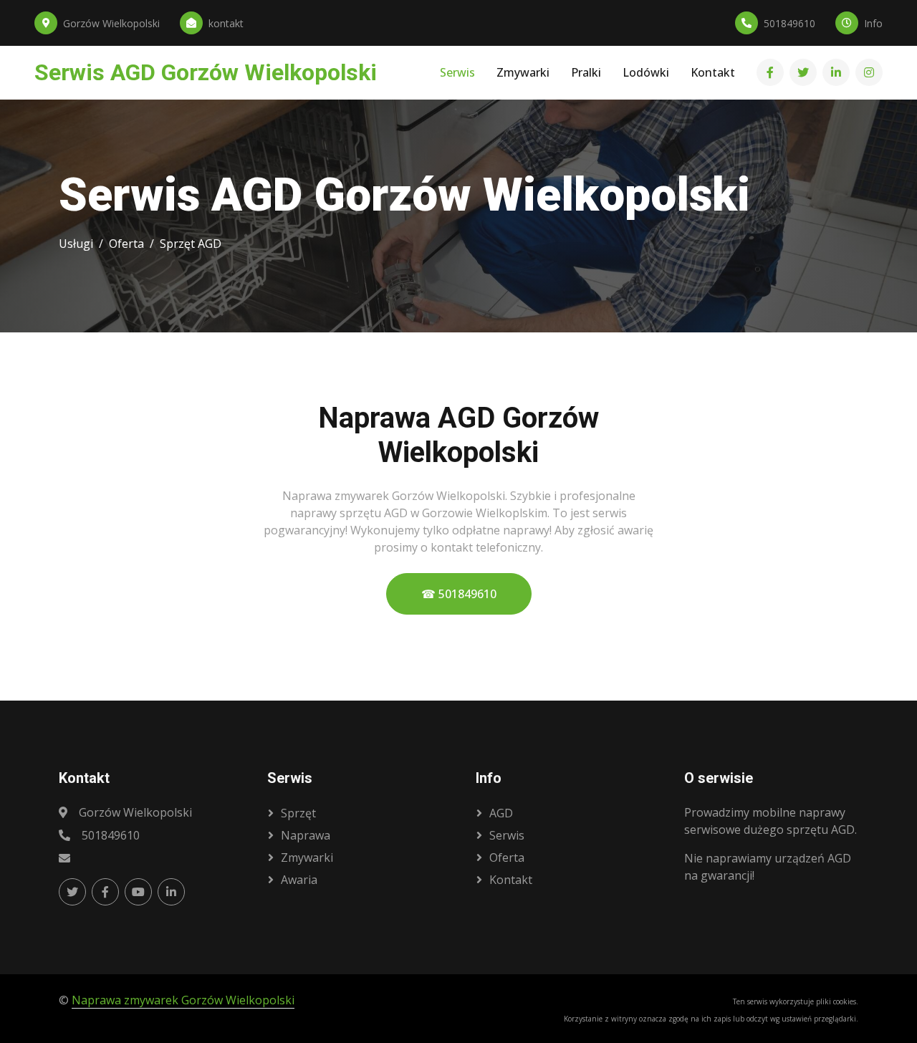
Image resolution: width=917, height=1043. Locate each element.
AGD (501, 813)
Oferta (126, 243)
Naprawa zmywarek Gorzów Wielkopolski (183, 1000)
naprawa (305, 835)
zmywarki (307, 857)
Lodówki (646, 73)
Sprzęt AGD (190, 243)
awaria (299, 880)
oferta (506, 857)
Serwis (457, 73)
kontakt (510, 880)
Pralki (586, 73)
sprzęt (298, 813)
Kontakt (713, 73)
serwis (506, 835)
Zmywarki (522, 73)
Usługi (76, 243)
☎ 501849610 (458, 594)
